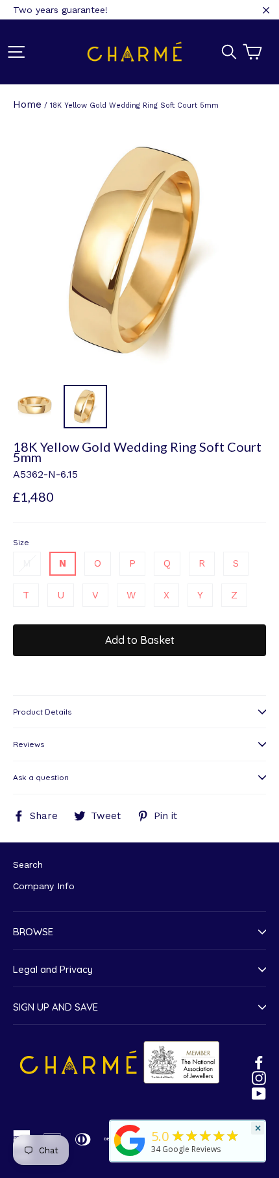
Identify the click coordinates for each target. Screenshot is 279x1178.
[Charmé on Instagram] (259, 1077)
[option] (139, 251)
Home (27, 104)
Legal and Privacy (53, 969)
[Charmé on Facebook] (259, 1062)
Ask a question (41, 777)
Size (21, 542)
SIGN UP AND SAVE (55, 1007)
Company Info (44, 886)
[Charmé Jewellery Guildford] (130, 1156)
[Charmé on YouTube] (259, 1093)
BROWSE (33, 932)
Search (28, 864)
